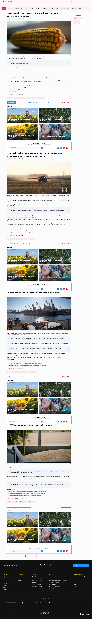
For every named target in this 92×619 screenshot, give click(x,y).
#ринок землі (76, 20)
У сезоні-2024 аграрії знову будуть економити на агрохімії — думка (22, 228)
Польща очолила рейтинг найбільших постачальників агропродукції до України (25, 363)
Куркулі (19, 576)
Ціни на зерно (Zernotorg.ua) (37, 578)
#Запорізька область (23, 501)
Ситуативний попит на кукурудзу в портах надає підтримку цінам (22, 361)
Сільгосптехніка (44, 8)
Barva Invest (41, 58)
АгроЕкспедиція (52, 584)
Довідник (56, 1)
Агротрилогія (51, 578)
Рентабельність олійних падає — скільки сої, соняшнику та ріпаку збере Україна (33, 77)
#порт (8, 371)
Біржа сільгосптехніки (36, 584)
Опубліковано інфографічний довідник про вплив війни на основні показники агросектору (27, 365)
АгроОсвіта (51, 588)
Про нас (74, 584)
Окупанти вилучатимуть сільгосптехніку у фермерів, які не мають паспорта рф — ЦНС (26, 493)
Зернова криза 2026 (53, 576)
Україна (8, 8)
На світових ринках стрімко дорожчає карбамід (18, 230)
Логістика (5, 589)
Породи (19, 580)
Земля (22, 8)
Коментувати (11, 102)
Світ (27, 8)
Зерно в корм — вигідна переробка (56, 582)
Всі (4, 8)
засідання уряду (10, 334)
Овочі (80, 8)
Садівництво (16, 8)
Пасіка (68, 8)
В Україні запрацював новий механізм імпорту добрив (19, 232)
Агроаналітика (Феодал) (37, 580)
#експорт (13, 371)
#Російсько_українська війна (22, 371)
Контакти (75, 586)
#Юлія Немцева (32, 371)
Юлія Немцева (11, 94)
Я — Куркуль (51, 590)
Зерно (31, 8)
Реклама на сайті (76, 578)
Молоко (63, 8)
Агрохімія (74, 8)
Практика (5, 583)
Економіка (5, 587)
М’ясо (57, 8)
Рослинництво (6, 579)
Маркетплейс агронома (37, 586)
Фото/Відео (71, 1)
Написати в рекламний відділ (79, 576)
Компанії (19, 578)
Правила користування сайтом (79, 588)
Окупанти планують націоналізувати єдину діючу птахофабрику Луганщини (24, 495)
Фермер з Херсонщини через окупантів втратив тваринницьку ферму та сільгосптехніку (27, 491)
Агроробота (34, 582)
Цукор (52, 8)
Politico (8, 196)
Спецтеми (49, 1)
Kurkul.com (25, 58)
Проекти (63, 1)
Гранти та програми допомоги (55, 586)
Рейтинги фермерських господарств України (58, 580)
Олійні (37, 8)
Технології (5, 585)
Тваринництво (6, 581)
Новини (41, 1)
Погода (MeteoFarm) (36, 576)
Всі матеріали (65, 102)
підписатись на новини (81, 565)
